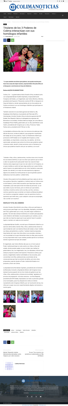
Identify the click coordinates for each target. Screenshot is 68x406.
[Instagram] (59, 1)
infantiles (34, 330)
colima (12, 330)
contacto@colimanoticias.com (36, 393)
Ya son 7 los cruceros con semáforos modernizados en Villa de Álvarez (34, 354)
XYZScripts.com (42, 405)
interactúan (6, 332)
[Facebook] (57, 1)
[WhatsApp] (12, 40)
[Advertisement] (23, 76)
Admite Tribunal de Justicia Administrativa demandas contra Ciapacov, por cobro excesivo (12, 354)
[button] (62, 15)
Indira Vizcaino (26, 330)
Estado (9, 22)
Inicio (4, 22)
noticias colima (14, 332)
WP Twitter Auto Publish (27, 405)
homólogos (18, 330)
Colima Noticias (9, 36)
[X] (61, 1)
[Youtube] (63, 1)
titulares (22, 332)
